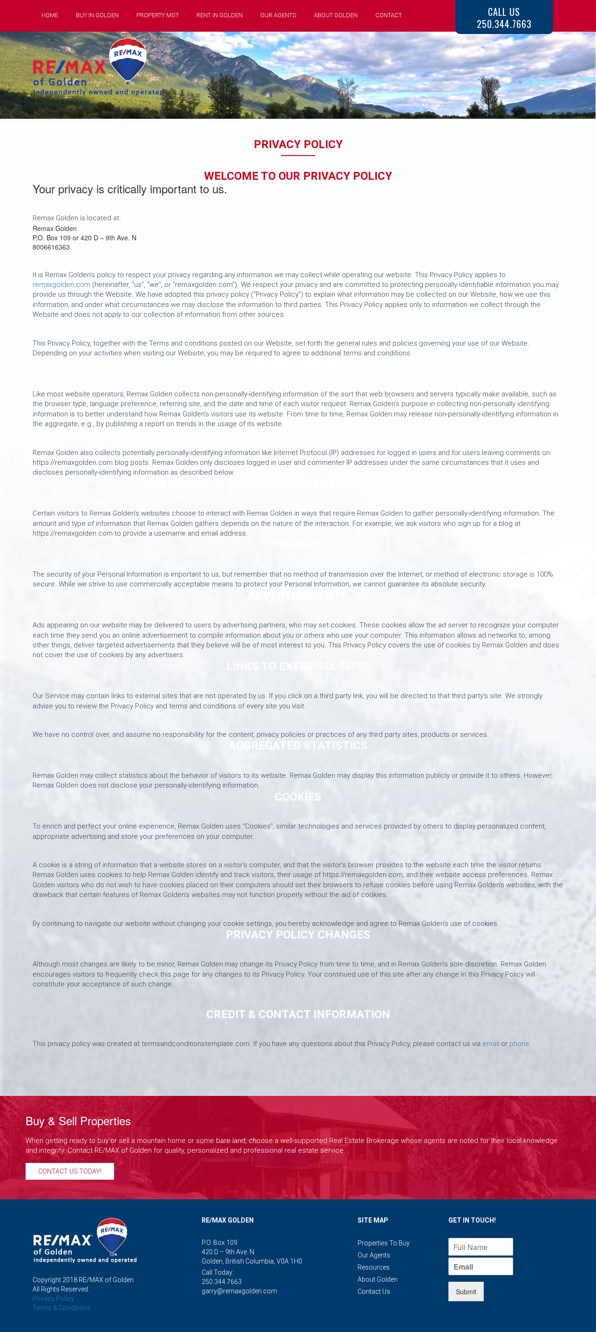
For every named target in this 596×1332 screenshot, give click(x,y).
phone (519, 1044)
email (490, 1044)
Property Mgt (157, 15)
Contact (388, 15)
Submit (466, 1291)
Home (49, 15)
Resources (374, 1267)
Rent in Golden (219, 15)
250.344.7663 (222, 1281)
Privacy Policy (53, 1298)
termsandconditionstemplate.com (196, 1044)
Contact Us (374, 1291)
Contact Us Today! (70, 1171)
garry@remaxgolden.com (239, 1291)
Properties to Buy (384, 1243)
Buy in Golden (97, 15)
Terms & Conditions (62, 1308)
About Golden (336, 15)
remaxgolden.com (61, 284)
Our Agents (278, 15)
